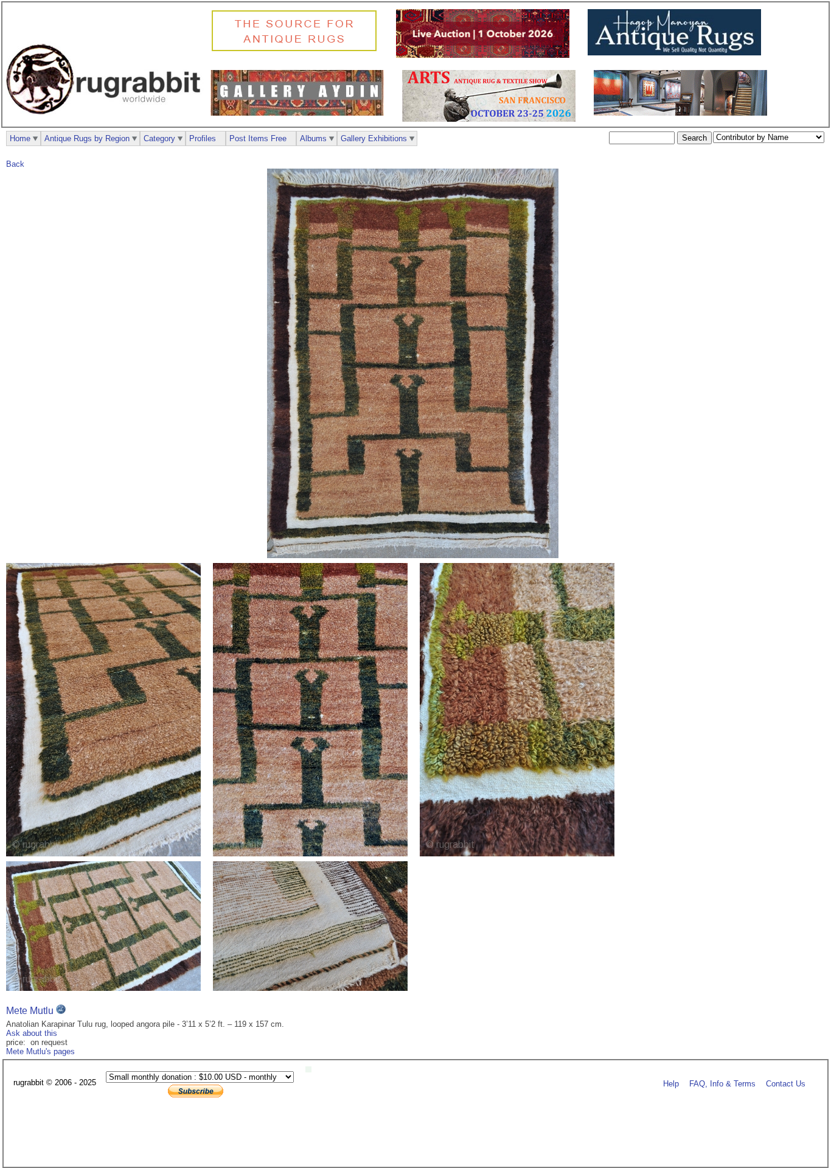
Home (20, 138)
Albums (313, 138)
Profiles (202, 138)
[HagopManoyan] (677, 52)
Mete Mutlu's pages (40, 1051)
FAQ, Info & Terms (722, 1083)
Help (671, 1083)
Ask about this (31, 1033)
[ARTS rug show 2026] (492, 119)
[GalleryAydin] (300, 112)
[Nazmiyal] (297, 49)
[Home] (106, 120)
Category (159, 138)
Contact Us (785, 1083)
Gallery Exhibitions (374, 138)
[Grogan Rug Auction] (485, 55)
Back (15, 164)
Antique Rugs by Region (87, 138)
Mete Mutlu (30, 1010)
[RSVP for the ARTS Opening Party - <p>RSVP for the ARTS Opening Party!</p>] (311, 1069)
